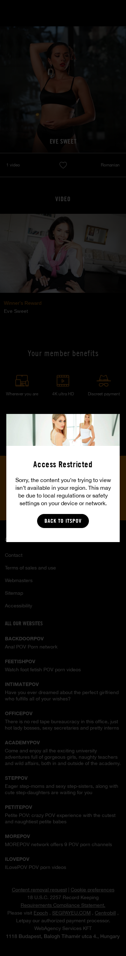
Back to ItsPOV (63, 520)
